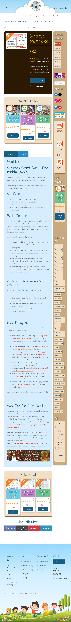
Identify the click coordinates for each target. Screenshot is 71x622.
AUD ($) (57, 53)
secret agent (58, 379)
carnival (57, 294)
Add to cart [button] (13, 135)
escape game (59, 339)
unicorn (57, 395)
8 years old (58, 262)
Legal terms (27, 574)
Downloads (43, 565)
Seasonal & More (51, 16)
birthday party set (59, 289)
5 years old (58, 250)
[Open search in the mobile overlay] (59, 83)
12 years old (58, 278)
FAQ (25, 578)
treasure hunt (59, 391)
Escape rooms (37, 16)
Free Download (37, 81)
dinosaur (57, 325)
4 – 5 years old (9, 21)
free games (40, 86)
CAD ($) (57, 48)
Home (7, 8)
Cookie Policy (28, 570)
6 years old (58, 254)
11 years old (58, 274)
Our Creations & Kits (60, 450)
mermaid (58, 359)
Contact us (59, 562)
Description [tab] (10, 154)
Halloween (58, 355)
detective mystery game (59, 320)
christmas (58, 298)
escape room (59, 343)
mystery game (59, 363)
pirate (62, 367)
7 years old (58, 258)
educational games (58, 334)
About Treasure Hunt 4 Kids (12, 567)
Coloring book (59, 306)
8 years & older (35, 21)
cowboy (57, 310)
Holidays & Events (26, 28)
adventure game (58, 283)
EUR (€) (57, 66)
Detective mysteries (24, 16)
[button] (20, 36)
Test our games (12, 578)
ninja (56, 367)
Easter (57, 329)
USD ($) (57, 44)
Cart (41, 570)
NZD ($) (57, 57)
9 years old (58, 266)
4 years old (58, 246)
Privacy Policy (28, 565)
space (57, 383)
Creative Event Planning (60, 437)
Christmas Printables (39, 28)
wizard (57, 407)
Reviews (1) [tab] (23, 154)
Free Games (47, 21)
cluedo (57, 302)
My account (15, 8)
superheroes (58, 387)
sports (62, 383)
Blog (59, 423)
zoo (62, 411)
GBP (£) (57, 62)
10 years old (58, 270)
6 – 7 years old (22, 21)
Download (13, 512)
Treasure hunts (9, 16)
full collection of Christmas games (27, 443)
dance (57, 314)
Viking (57, 403)
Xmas (57, 411)
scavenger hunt (59, 375)
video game (58, 399)
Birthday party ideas (60, 429)
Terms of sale (27, 561)
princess (57, 371)
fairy (56, 347)
